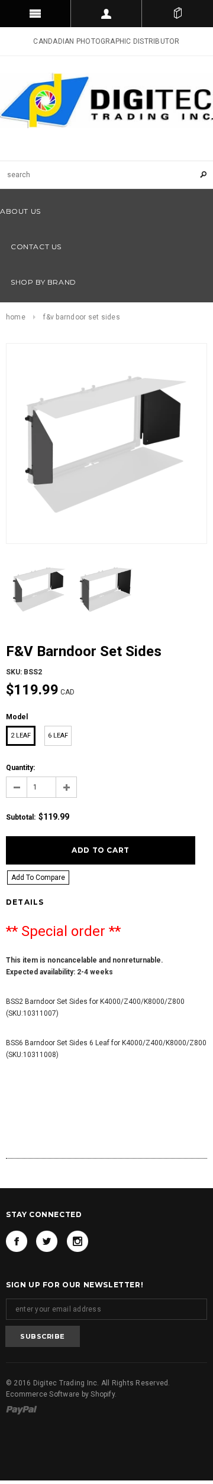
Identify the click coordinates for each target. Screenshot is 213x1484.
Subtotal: (21, 817)
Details (25, 902)
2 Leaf (21, 735)
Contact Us (36, 246)
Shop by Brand (43, 282)
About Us (20, 211)
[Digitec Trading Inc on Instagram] (77, 1241)
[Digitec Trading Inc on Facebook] (16, 1241)
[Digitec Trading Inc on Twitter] (46, 1241)
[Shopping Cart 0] (177, 13)
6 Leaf (58, 735)
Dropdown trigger (106, 13)
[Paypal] (21, 1409)
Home (15, 317)
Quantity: (20, 768)
